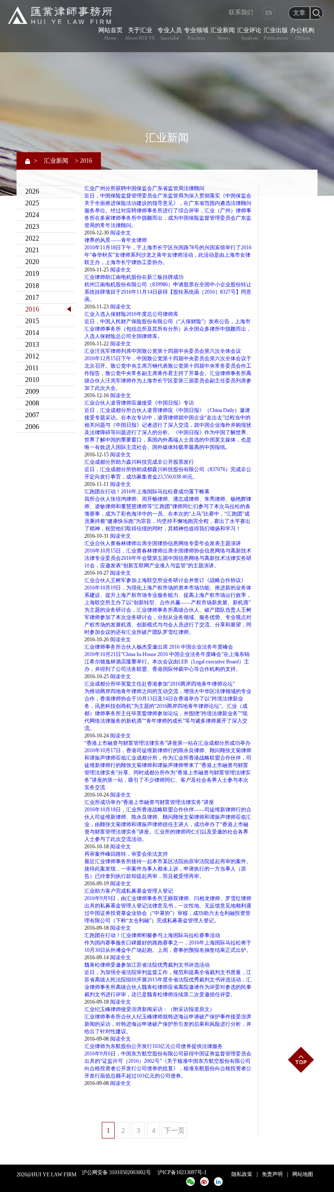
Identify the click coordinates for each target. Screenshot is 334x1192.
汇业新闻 (56, 160)
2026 (32, 191)
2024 (32, 214)
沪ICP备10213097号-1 (182, 1172)
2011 (32, 368)
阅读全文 (120, 233)
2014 (32, 332)
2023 (32, 226)
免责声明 (272, 1174)
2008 (32, 403)
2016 (32, 309)
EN (268, 13)
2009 (32, 391)
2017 (32, 297)
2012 (32, 356)
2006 (32, 426)
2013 (32, 344)
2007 (32, 415)
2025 (32, 203)
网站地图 (302, 1174)
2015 (32, 321)
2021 (32, 250)
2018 (32, 285)
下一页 (174, 1130)
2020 (32, 261)
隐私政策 (241, 1174)
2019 (32, 273)
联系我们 (241, 12)
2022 (32, 238)
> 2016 (83, 160)
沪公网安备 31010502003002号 (116, 1172)
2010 (32, 379)
